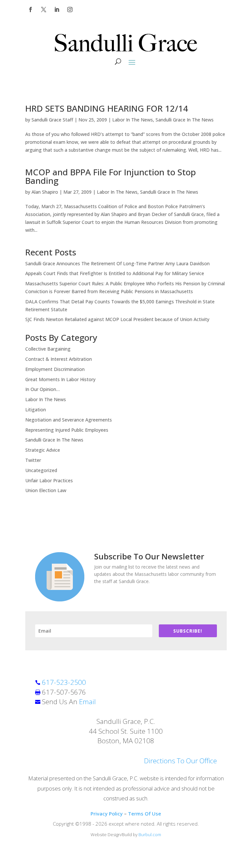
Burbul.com (149, 834)
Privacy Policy (107, 813)
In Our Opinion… (42, 389)
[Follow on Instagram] (70, 9)
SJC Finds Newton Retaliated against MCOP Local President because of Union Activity (117, 319)
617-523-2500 (64, 682)
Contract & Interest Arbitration (58, 359)
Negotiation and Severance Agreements (68, 420)
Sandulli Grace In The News (185, 120)
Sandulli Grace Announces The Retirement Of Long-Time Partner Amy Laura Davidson (117, 263)
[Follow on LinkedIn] (57, 9)
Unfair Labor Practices (49, 480)
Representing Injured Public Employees (66, 430)
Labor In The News (132, 120)
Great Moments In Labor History (60, 379)
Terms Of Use (144, 813)
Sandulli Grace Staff (52, 120)
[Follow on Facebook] (30, 9)
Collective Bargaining (48, 349)
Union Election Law (45, 490)
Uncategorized (41, 470)
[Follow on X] (43, 9)
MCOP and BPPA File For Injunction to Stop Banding (110, 176)
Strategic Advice (42, 450)
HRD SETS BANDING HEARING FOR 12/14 (106, 108)
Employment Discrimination (55, 369)
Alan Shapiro (45, 192)
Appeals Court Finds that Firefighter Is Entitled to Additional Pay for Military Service (114, 273)
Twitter (33, 460)
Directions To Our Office (180, 760)
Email (87, 701)
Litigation (35, 409)
